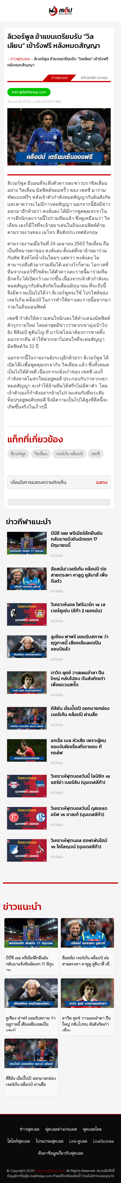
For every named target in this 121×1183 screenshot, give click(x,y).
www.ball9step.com (50, 1170)
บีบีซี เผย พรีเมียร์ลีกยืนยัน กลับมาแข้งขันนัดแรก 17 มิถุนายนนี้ (76, 539)
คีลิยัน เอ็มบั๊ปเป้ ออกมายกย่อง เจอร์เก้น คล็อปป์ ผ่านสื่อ (80, 711)
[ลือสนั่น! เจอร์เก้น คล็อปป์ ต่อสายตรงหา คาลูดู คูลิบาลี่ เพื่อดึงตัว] (87, 933)
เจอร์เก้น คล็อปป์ (69, 453)
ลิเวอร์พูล (18, 453)
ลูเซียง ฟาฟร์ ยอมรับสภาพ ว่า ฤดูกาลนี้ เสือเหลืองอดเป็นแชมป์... (31, 1024)
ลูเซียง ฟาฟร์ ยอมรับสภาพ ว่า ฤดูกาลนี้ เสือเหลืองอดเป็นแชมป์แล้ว (79, 642)
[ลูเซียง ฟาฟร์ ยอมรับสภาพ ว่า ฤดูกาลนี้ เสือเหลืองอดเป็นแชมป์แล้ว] (31, 993)
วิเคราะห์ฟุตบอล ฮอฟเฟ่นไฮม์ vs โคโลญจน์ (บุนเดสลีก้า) (79, 843)
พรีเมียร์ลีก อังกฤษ (94, 77)
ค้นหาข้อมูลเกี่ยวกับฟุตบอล (60, 1153)
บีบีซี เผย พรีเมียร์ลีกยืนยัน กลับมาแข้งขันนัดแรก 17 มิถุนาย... (29, 963)
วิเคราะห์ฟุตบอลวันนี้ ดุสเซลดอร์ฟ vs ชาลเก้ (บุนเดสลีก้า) (79, 811)
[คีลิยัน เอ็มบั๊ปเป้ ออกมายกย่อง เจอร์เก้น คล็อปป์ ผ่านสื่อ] (31, 1053)
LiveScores (103, 1141)
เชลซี (95, 453)
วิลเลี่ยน (40, 453)
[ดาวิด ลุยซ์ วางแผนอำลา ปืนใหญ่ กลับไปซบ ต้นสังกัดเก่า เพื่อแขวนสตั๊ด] (87, 993)
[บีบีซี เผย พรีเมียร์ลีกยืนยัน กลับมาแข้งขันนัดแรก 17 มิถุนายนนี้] (31, 933)
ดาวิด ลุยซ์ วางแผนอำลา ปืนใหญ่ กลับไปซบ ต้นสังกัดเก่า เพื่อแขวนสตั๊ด (78, 678)
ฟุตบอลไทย (92, 1129)
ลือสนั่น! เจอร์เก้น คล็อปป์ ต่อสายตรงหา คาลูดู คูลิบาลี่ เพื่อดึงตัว (79, 574)
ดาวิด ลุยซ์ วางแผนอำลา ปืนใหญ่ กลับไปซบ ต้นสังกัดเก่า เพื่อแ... (86, 1024)
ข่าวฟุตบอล (20, 59)
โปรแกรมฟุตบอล (49, 1141)
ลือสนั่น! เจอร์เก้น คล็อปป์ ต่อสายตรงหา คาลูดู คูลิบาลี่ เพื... (87, 961)
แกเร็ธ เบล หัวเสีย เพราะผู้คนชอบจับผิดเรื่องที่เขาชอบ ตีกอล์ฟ (78, 746)
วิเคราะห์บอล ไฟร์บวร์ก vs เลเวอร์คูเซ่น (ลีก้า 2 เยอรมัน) (78, 607)
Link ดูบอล (78, 1141)
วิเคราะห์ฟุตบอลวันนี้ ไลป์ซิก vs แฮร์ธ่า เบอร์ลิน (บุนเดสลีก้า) (80, 779)
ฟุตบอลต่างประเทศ (61, 1129)
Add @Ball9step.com (29, 92)
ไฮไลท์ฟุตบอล (18, 1141)
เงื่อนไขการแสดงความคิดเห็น (38, 482)
